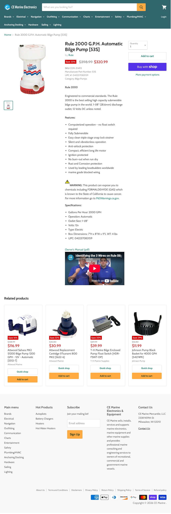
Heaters (40, 423)
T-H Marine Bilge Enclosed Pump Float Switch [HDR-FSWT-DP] (105, 353)
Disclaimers (76, 490)
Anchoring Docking (14, 24)
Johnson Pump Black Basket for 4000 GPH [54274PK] (144, 353)
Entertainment (102, 16)
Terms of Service (142, 490)
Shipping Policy (124, 490)
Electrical (21, 16)
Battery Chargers (44, 418)
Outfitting (52, 16)
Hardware (33, 24)
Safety (118, 16)
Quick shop (22, 371)
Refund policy (160, 490)
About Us (40, 490)
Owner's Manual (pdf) (77, 249)
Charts (86, 16)
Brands (8, 16)
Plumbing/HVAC (135, 16)
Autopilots (41, 413)
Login (163, 16)
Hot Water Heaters (45, 428)
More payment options (147, 74)
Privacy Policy (91, 490)
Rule (71, 55)
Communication (70, 16)
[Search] (141, 7)
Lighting (57, 24)
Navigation (36, 16)
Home (7, 34)
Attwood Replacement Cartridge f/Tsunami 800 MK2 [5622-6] (63, 353)
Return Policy (108, 490)
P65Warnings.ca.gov (107, 198)
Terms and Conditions (58, 490)
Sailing (45, 24)
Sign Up (75, 434)
